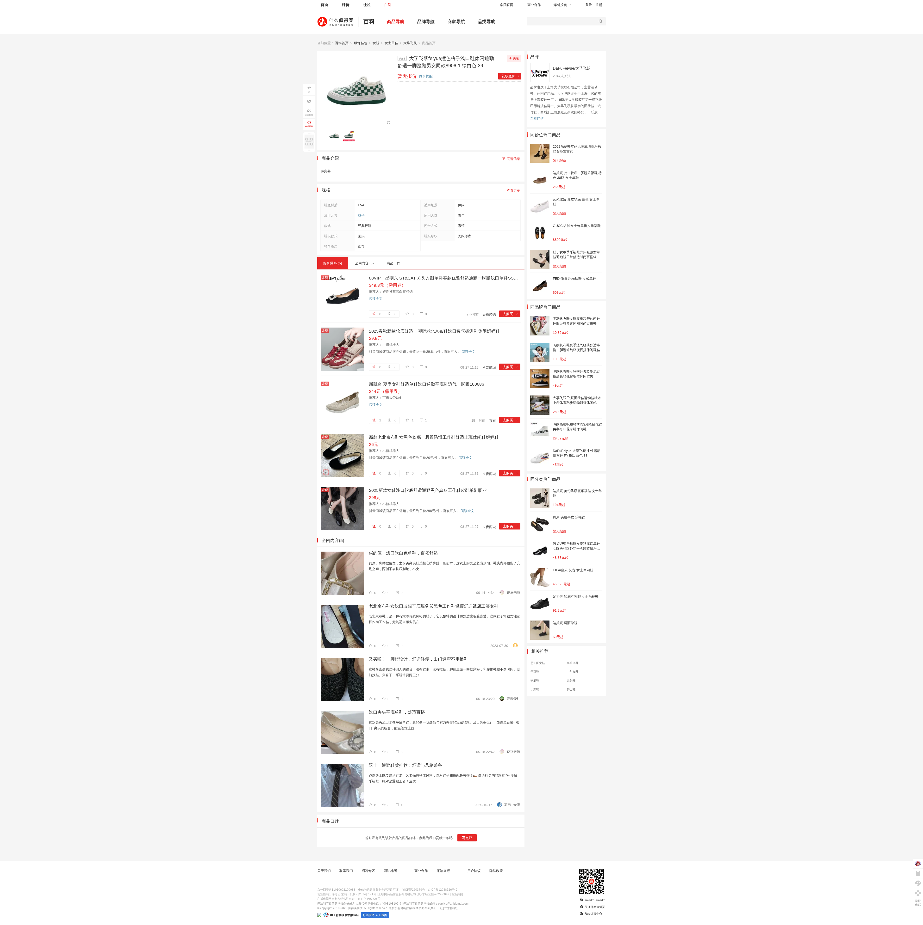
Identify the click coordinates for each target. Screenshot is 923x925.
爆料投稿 (560, 5)
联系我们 (346, 871)
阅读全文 (375, 298)
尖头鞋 (571, 680)
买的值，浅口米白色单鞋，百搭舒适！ (405, 553)
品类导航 (486, 21)
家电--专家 (512, 805)
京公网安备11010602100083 (336, 889)
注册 (599, 5)
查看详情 (537, 118)
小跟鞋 (534, 689)
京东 (492, 421)
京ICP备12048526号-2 (442, 889)
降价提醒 (426, 76)
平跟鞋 (534, 671)
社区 (367, 5)
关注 (516, 58)
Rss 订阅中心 (593, 913)
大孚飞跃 (410, 43)
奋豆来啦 (513, 592)
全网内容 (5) (364, 263)
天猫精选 (489, 314)
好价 (345, 5)
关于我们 (324, 871)
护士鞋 (571, 689)
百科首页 (342, 43)
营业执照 (457, 894)
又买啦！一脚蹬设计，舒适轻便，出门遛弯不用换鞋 (418, 659)
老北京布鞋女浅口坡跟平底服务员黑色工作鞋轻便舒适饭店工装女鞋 (434, 606)
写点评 (467, 838)
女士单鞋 (391, 43)
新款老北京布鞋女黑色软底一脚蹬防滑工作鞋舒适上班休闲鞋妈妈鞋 (434, 437)
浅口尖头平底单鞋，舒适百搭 (397, 712)
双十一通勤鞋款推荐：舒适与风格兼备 (405, 765)
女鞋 (376, 43)
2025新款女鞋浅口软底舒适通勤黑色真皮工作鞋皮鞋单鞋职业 (428, 490)
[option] (335, 136)
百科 (388, 5)
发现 (325, 277)
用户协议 (474, 871)
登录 (588, 5)
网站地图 (390, 871)
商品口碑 (393, 263)
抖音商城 (489, 368)
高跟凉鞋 (572, 663)
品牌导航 (426, 21)
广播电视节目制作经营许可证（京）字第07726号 (348, 899)
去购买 (510, 314)
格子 (361, 215)
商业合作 (534, 5)
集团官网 (506, 5)
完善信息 (513, 159)
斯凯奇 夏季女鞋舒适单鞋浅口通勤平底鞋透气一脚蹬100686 (426, 384)
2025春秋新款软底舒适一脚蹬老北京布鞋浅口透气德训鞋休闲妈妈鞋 (434, 331)
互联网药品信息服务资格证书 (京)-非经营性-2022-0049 (413, 894)
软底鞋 (534, 680)
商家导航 (456, 21)
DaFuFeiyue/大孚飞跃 (572, 68)
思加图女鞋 (537, 663)
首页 (324, 5)
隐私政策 (496, 871)
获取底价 (511, 76)
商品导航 (395, 21)
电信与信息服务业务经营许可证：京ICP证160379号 (391, 889)
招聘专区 (368, 871)
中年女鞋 (572, 671)
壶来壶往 (513, 698)
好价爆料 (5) (332, 263)
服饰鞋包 (360, 43)
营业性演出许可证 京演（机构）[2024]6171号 (346, 894)
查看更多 (513, 190)
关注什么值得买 (595, 907)
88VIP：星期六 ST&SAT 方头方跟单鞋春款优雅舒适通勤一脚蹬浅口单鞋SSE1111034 (444, 278)
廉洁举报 (443, 871)
